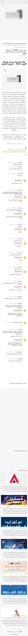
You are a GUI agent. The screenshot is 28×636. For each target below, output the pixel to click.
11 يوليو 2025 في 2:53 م (12, 281)
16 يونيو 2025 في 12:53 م (12, 166)
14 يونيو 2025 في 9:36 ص (12, 162)
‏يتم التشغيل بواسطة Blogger (13, 631)
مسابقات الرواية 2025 (14, 151)
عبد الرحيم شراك (18, 180)
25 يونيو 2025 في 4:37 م (12, 266)
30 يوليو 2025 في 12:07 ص (16, 340)
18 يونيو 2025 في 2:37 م (12, 238)
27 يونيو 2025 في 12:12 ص (12, 173)
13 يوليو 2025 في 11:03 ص (12, 296)
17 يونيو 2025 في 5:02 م (12, 207)
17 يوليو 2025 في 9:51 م (12, 303)
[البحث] (2, 2)
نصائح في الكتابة (17, 47)
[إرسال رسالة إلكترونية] (25, 148)
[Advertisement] (14, 38)
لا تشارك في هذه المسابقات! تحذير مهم (19, 483)
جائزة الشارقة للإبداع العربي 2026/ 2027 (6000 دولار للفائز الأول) (14, 595)
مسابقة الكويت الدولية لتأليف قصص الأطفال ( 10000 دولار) (16, 617)
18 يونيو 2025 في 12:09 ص (12, 224)
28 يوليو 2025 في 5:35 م (12, 329)
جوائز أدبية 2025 (10, 149)
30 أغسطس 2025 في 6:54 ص (11, 358)
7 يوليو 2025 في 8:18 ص (17, 214)
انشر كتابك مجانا (9, 45)
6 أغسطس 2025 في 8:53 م (12, 351)
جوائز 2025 (17, 149)
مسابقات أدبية (23, 47)
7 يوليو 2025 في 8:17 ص (17, 181)
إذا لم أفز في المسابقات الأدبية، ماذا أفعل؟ (19, 527)
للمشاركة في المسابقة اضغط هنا (14, 143)
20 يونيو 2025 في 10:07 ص (12, 252)
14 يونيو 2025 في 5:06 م (12, 190)
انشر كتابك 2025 (23, 149)
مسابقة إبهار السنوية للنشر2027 (21, 549)
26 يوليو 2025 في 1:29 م (17, 311)
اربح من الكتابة (15, 45)
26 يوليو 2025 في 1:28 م (17, 287)
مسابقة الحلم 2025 (6, 151)
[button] (25, 58)
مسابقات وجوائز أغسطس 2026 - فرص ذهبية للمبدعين (17, 505)
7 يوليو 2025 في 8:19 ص (17, 198)
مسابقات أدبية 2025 (22, 151)
